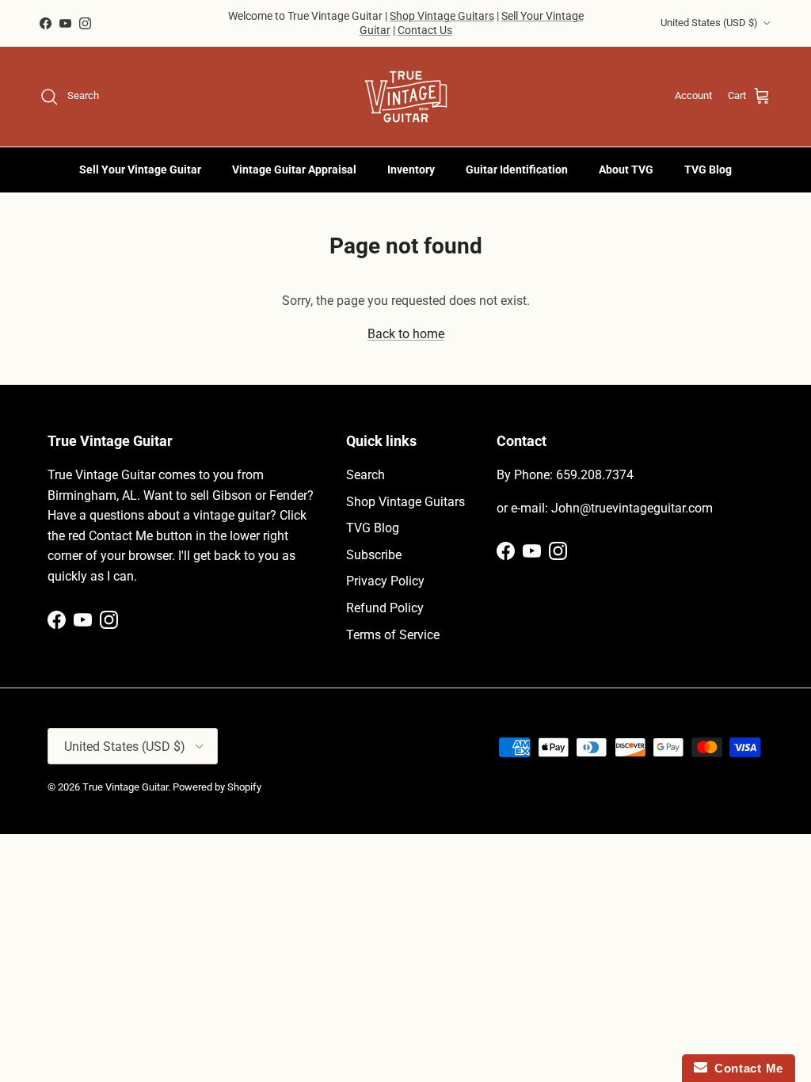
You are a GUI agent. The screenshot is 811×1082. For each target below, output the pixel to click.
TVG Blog (708, 169)
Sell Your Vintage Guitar (140, 169)
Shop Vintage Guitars (442, 16)
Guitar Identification (517, 169)
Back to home (405, 333)
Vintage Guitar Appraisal (294, 169)
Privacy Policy (385, 581)
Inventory (411, 169)
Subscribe (374, 554)
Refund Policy (385, 607)
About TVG (626, 169)
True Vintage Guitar (125, 787)
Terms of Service (393, 634)
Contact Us (425, 30)
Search (365, 474)
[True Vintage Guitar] (405, 97)
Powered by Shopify (217, 787)
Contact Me (745, 1068)
